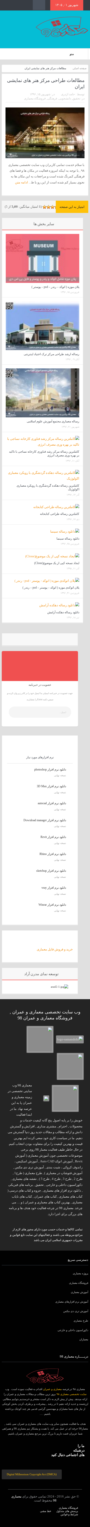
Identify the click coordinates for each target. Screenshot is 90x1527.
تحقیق (76, 98)
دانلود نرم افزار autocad (52, 803)
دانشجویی (65, 98)
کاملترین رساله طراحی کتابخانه (59, 514)
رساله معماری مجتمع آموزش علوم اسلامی (53, 421)
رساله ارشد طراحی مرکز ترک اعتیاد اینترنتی (51, 354)
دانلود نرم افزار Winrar (52, 904)
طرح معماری (81, 1320)
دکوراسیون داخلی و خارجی (73, 1330)
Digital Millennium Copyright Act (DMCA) (32, 1474)
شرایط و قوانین (69, 1514)
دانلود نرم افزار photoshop (50, 769)
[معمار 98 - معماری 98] (45, 1376)
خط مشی (45, 1511)
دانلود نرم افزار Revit (53, 837)
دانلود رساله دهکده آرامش (63, 612)
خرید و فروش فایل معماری (55, 949)
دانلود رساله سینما (67, 538)
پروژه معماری (80, 1273)
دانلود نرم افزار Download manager (45, 820)
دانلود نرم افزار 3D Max (51, 786)
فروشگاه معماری (35, 98)
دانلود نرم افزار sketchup (51, 870)
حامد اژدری (68, 94)
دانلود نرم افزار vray (54, 887)
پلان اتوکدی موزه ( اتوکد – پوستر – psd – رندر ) (50, 587)
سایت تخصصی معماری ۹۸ (71, 1394)
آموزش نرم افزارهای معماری (71, 1301)
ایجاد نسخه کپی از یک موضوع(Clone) (56, 563)
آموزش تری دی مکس (75, 1311)
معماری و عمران (52, 1389)
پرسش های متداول (67, 1511)
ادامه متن (21, 182)
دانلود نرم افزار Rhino (53, 854)
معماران (83, 1339)
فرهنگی (52, 98)
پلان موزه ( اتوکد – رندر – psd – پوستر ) (55, 287)
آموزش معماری (79, 1292)
